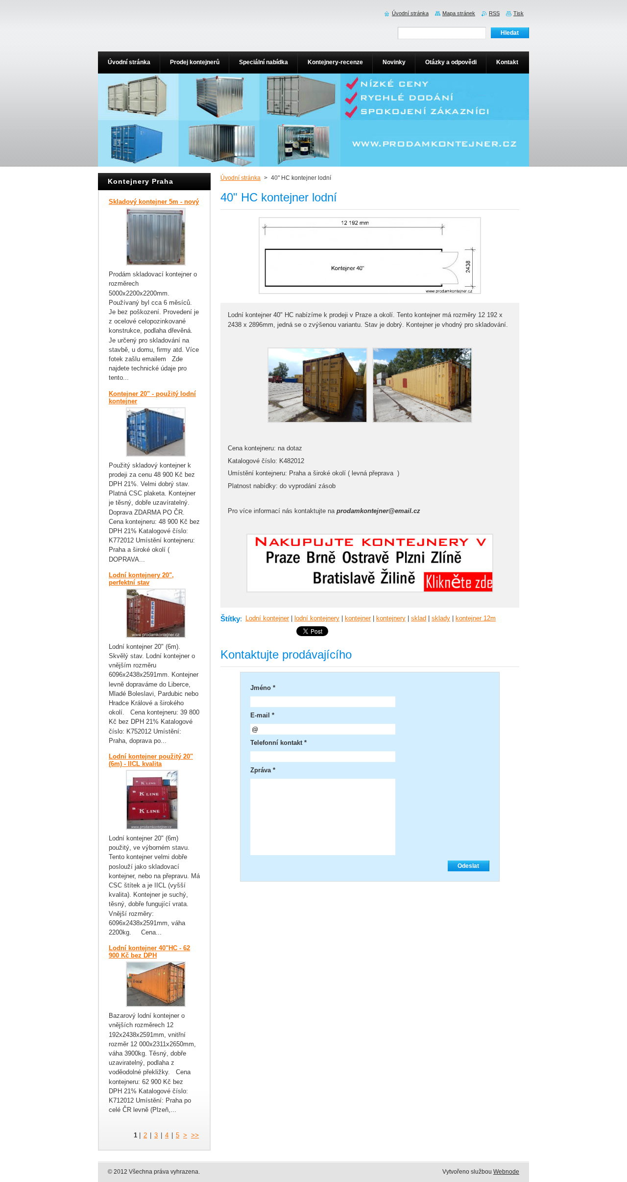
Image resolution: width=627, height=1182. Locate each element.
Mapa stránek (458, 13)
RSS (494, 13)
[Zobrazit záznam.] (156, 263)
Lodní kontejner (267, 618)
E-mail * (262, 715)
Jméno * (262, 687)
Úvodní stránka (240, 178)
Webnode (506, 1172)
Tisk (518, 13)
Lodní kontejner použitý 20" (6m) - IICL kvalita (151, 760)
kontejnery (391, 618)
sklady (441, 618)
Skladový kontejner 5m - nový (154, 201)
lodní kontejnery (316, 618)
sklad (418, 618)
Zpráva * (262, 770)
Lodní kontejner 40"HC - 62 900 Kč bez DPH (149, 951)
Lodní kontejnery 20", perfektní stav (141, 578)
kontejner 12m (476, 618)
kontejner (358, 618)
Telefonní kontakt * (278, 742)
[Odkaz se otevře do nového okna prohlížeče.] (369, 294)
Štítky (230, 619)
